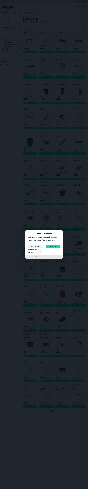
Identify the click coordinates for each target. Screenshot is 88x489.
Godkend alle (52, 246)
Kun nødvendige (35, 246)
